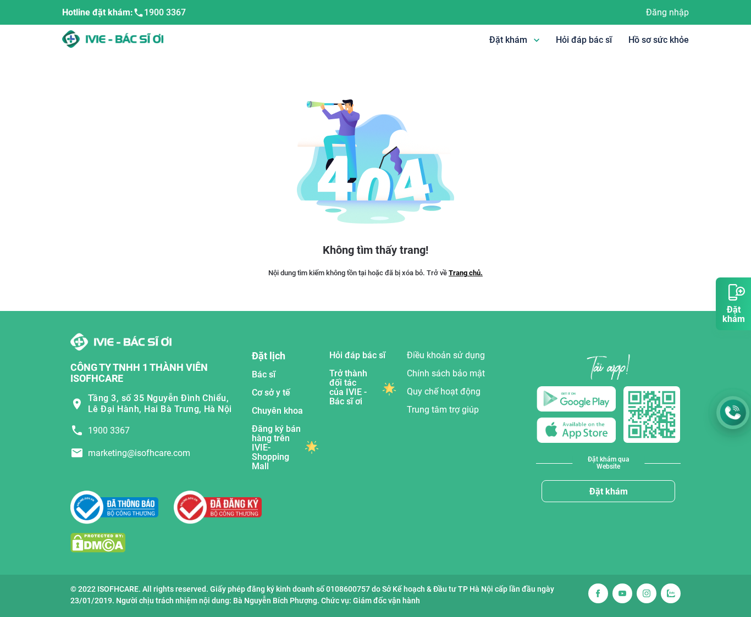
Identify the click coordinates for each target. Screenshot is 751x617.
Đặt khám (608, 491)
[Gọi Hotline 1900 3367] (732, 412)
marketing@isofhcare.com (139, 453)
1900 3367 (165, 12)
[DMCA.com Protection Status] (97, 542)
